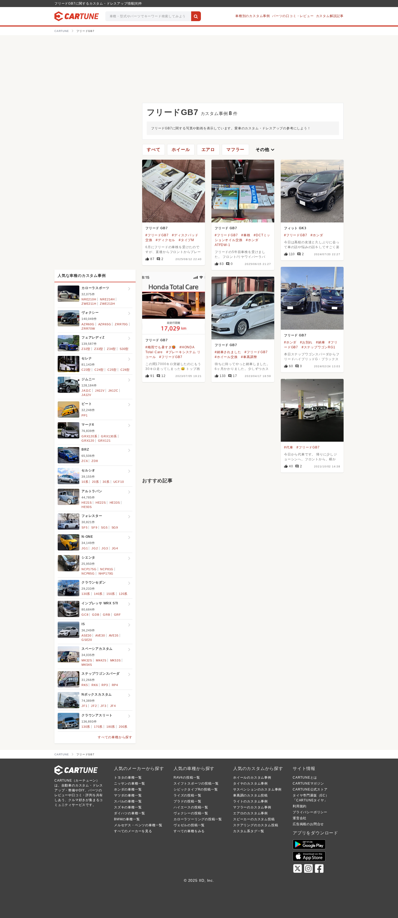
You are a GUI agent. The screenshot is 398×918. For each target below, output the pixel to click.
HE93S (86, 507)
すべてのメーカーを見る (133, 831)
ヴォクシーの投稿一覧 (191, 813)
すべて (153, 149)
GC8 (84, 614)
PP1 (84, 415)
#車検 (245, 235)
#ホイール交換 (226, 357)
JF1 (84, 705)
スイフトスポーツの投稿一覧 (196, 783)
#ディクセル (165, 240)
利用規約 (299, 806)
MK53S (115, 660)
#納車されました (228, 352)
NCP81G (106, 569)
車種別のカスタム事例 (252, 16)
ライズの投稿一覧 (187, 795)
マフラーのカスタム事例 (252, 807)
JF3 (103, 705)
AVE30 (100, 635)
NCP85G (88, 573)
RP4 (115, 685)
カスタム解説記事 (330, 16)
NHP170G (106, 573)
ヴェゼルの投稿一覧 (189, 825)
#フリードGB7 (156, 235)
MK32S (86, 660)
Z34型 (111, 348)
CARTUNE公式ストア (310, 789)
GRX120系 (89, 436)
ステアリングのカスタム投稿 (255, 825)
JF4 (113, 705)
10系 (84, 481)
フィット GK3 (295, 228)
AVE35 (114, 635)
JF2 (94, 705)
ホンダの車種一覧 (128, 789)
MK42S (101, 660)
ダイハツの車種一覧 (129, 813)
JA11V (100, 390)
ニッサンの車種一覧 (129, 783)
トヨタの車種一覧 (128, 777)
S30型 (124, 348)
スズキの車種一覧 (128, 807)
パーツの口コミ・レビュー (293, 16)
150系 (110, 593)
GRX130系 (109, 436)
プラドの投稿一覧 (187, 801)
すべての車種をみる (189, 831)
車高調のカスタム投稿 (250, 795)
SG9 (115, 527)
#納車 (320, 342)
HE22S (101, 502)
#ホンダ (317, 235)
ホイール (181, 149)
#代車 (288, 447)
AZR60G (87, 324)
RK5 (84, 685)
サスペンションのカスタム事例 (257, 789)
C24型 (99, 369)
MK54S (86, 664)
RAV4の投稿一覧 (187, 777)
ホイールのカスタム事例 (252, 777)
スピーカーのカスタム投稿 (254, 819)
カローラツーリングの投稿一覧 (198, 819)
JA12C (113, 390)
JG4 (115, 548)
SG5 (104, 527)
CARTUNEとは (305, 777)
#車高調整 (249, 357)
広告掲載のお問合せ (308, 824)
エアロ (208, 149)
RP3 (105, 685)
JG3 (105, 548)
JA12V (86, 394)
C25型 (112, 369)
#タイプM (186, 240)
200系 (123, 726)
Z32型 (85, 348)
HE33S (115, 502)
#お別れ (306, 342)
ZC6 (84, 461)
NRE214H (107, 299)
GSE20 (86, 639)
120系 (123, 593)
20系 (95, 481)
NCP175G (89, 569)
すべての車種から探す (115, 737)
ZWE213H (107, 303)
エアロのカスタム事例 (250, 813)
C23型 (86, 369)
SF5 (84, 527)
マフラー (235, 149)
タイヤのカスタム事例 (250, 783)
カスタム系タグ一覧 (248, 831)
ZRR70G (121, 324)
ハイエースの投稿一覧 (191, 807)
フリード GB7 (156, 228)
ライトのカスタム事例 (250, 801)
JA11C (86, 390)
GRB (106, 614)
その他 (266, 149)
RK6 (95, 685)
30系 (106, 481)
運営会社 (299, 818)
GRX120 (87, 440)
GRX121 (104, 440)
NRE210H (88, 299)
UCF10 (118, 481)
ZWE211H (88, 303)
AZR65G (104, 324)
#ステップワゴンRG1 (318, 347)
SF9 (94, 527)
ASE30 (86, 635)
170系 (98, 726)
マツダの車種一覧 (128, 795)
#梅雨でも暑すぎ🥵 (160, 347)
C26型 (125, 369)
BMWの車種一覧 (127, 819)
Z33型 (98, 348)
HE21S (86, 502)
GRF (117, 614)
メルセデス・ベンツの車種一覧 (138, 825)
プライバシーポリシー (310, 812)
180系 (110, 726)
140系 (98, 593)
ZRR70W (88, 328)
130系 (85, 593)
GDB (95, 614)
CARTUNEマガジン (308, 783)
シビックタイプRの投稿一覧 (196, 789)
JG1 (84, 548)
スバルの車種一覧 (128, 801)
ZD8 (95, 461)
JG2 (95, 548)
